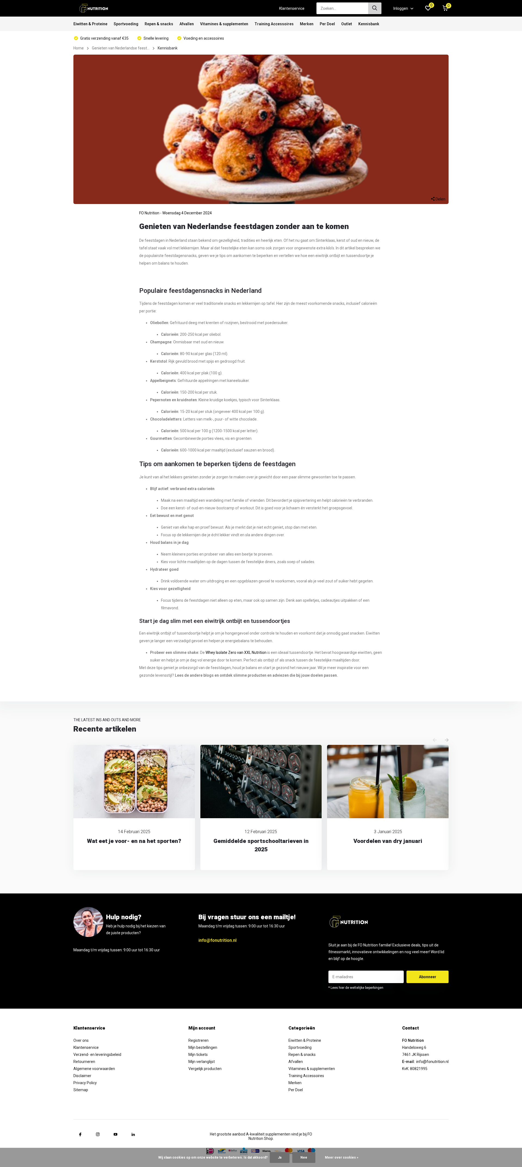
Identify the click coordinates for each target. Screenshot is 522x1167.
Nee (303, 1157)
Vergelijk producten (205, 1068)
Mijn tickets (198, 1054)
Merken (306, 24)
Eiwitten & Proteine (90, 24)
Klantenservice (291, 8)
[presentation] (435, 740)
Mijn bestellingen (202, 1047)
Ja (279, 1157)
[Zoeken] (375, 8)
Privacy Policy (85, 1083)
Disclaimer (82, 1076)
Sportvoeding (126, 24)
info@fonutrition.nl (217, 940)
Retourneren (84, 1061)
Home (78, 48)
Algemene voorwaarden (94, 1068)
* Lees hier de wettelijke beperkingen (355, 988)
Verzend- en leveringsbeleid (97, 1054)
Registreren (198, 1040)
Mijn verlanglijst (201, 1061)
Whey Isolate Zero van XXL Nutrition (236, 652)
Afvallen (186, 24)
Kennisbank (368, 24)
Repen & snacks (159, 24)
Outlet (346, 24)
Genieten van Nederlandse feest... (121, 48)
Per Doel (327, 24)
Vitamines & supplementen (224, 24)
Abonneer (427, 977)
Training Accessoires (274, 24)
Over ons (81, 1040)
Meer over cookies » (341, 1157)
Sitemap (80, 1090)
